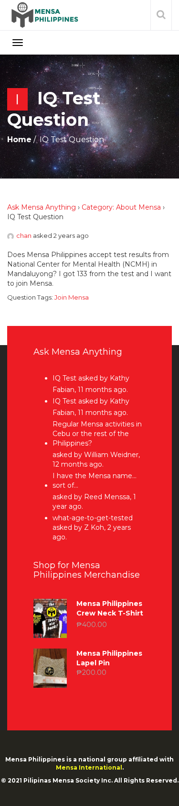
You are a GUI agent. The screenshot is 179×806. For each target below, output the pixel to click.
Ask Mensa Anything (41, 207)
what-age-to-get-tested (93, 518)
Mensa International (89, 767)
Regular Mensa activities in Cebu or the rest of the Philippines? (97, 434)
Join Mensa (71, 297)
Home (19, 139)
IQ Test (64, 378)
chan (24, 235)
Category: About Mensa (121, 207)
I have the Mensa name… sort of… (95, 480)
